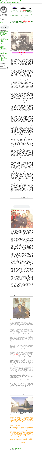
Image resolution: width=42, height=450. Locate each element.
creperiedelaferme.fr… (4, 35)
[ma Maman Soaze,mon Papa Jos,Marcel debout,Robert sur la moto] (22, 49)
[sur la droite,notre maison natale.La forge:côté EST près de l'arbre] (22, 411)
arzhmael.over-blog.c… (3, 43)
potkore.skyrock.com (4, 39)
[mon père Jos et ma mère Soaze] (21, 317)
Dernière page (18, 4)
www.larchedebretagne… (4, 51)
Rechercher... (2, 56)
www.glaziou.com (3, 33)
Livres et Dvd (2, 57)
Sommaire (9, 2)
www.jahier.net (2, 32)
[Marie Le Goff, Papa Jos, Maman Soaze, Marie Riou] (22, 228)
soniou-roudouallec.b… (3, 48)
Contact (18, 2)
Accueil (5, 2)
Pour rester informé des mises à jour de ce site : (3, 65)
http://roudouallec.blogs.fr (21, 17)
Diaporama (14, 2)
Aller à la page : (12, 449)
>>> (15, 4)
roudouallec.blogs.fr (3, 52)
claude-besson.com (3, 49)
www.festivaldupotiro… (4, 36)
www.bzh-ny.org (3, 34)
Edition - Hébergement (2, 60)
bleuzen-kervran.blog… (3, 38)
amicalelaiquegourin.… (4, 53)
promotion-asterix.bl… (2, 46)
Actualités (2, 22)
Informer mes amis (3, 58)
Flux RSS (2, 61)
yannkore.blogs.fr (3, 44)
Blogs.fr (1, 2)
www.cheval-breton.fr (4, 31)
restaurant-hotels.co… (2, 41)
